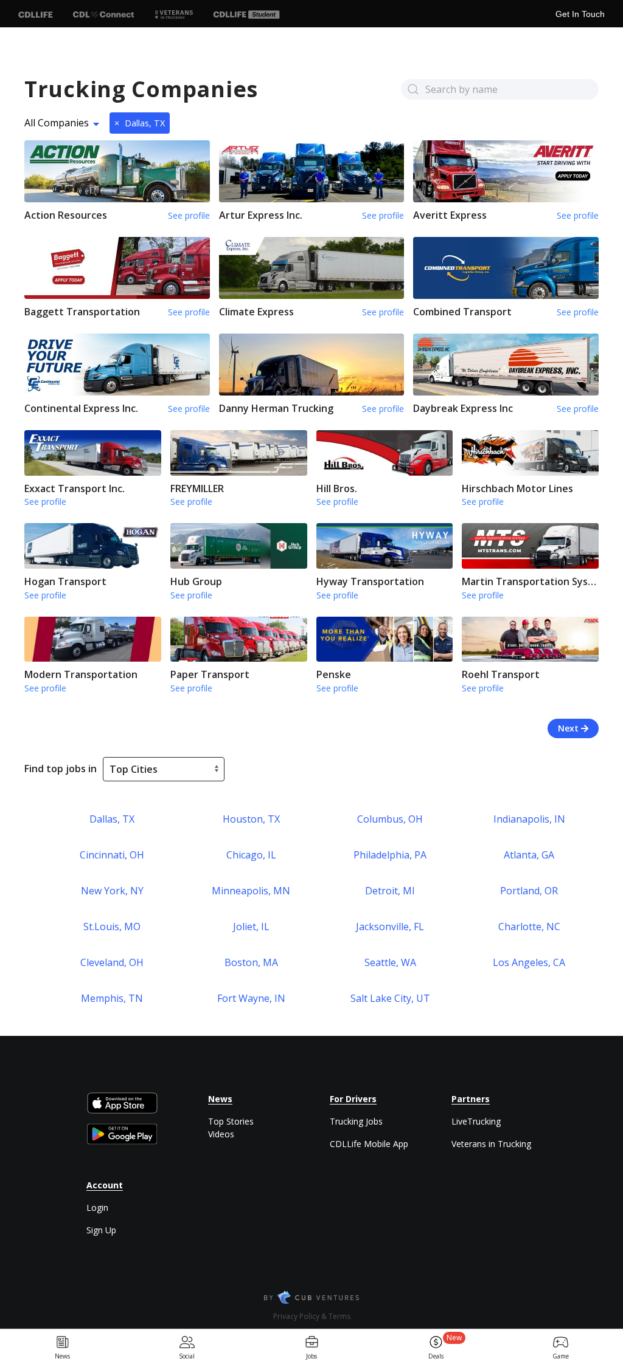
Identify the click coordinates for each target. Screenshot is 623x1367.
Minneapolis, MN (251, 890)
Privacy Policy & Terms (311, 1316)
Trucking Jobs (356, 1121)
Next (569, 728)
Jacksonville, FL (390, 926)
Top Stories (231, 1121)
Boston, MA (251, 962)
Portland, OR (529, 890)
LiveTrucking (476, 1121)
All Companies (56, 122)
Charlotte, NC (529, 926)
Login (97, 1207)
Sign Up (101, 1230)
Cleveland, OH (112, 962)
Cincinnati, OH (112, 855)
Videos (221, 1134)
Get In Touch (580, 14)
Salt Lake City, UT (390, 998)
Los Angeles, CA (529, 962)
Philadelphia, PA (389, 855)
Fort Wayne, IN (251, 998)
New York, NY (112, 890)
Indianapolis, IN (529, 819)
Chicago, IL (251, 855)
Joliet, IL (251, 926)
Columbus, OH (390, 819)
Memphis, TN (112, 998)
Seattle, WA (390, 962)
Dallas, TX (139, 123)
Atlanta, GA (529, 855)
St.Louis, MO (112, 926)
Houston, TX (251, 819)
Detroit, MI (390, 890)
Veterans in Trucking (491, 1143)
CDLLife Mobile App (369, 1143)
